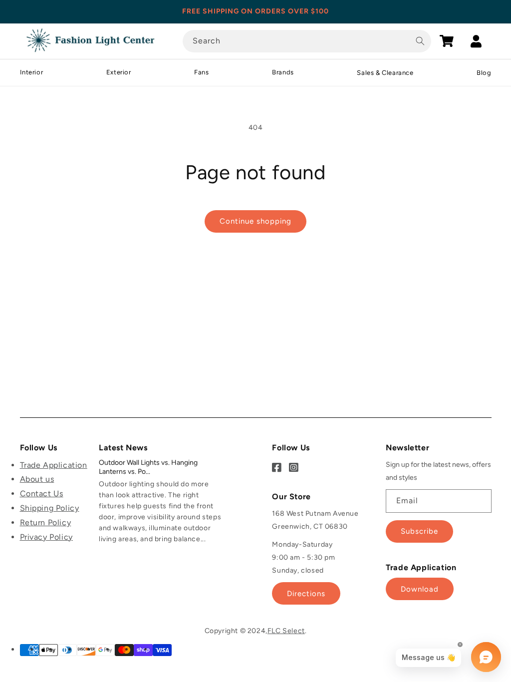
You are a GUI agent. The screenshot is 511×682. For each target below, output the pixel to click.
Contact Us (41, 493)
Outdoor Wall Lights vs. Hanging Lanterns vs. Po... (148, 467)
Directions (306, 593)
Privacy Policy (46, 537)
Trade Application (53, 465)
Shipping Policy (49, 508)
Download (420, 589)
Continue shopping (255, 221)
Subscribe (419, 531)
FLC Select (286, 631)
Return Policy (45, 522)
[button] (447, 41)
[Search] (420, 41)
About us (37, 479)
